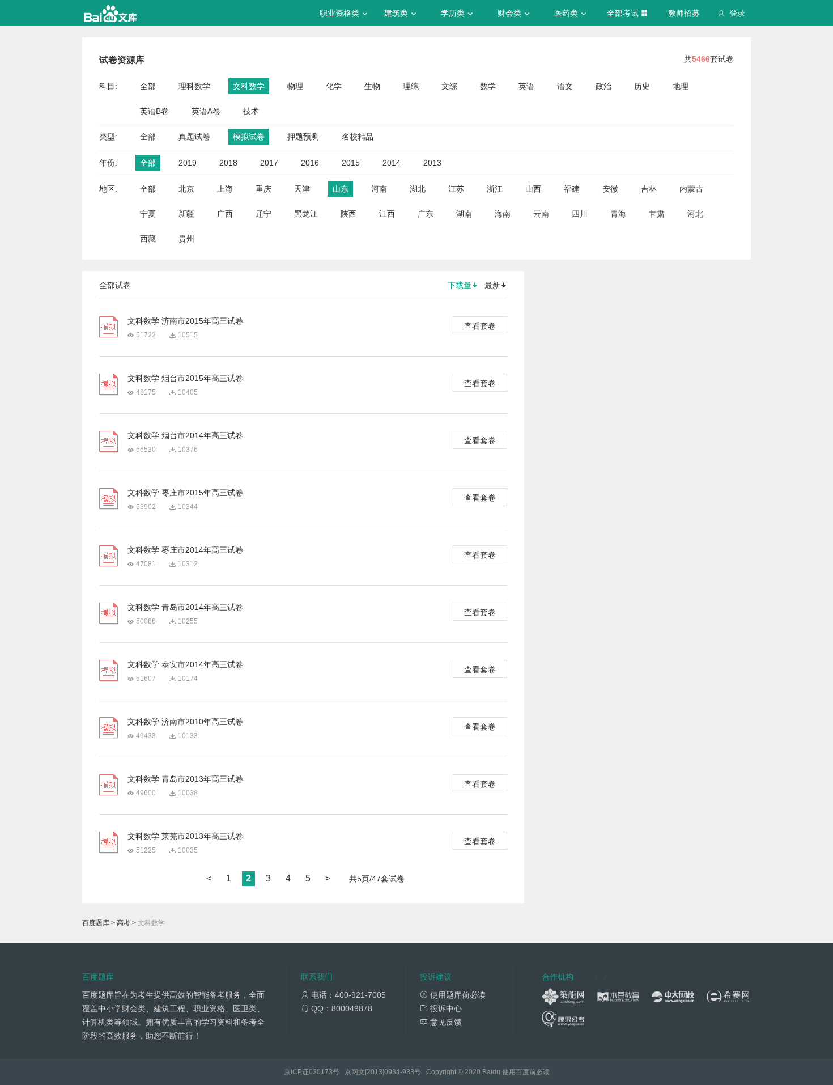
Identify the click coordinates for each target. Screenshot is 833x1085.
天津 (302, 188)
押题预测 (303, 136)
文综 (449, 86)
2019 (187, 162)
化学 (334, 86)
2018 (228, 162)
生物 (372, 86)
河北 (695, 213)
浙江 (495, 188)
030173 (321, 1072)
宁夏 (148, 213)
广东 (426, 213)
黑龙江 (306, 213)
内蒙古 (691, 188)
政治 (603, 86)
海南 (503, 213)
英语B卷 (154, 111)
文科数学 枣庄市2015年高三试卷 (185, 492)
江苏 (456, 188)
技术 (251, 111)
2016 (310, 162)
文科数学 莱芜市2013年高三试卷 (185, 836)
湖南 (464, 213)
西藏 (148, 238)
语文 (565, 86)
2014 (391, 162)
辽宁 (263, 213)
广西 (225, 213)
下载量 (459, 285)
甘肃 (657, 213)
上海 (225, 188)
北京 (186, 188)
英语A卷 (206, 111)
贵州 (186, 238)
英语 (526, 86)
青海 (618, 213)
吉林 (649, 188)
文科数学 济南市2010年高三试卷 (185, 721)
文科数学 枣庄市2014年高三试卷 (185, 549)
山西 (533, 188)
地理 (680, 86)
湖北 (418, 188)
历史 (642, 86)
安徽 (610, 188)
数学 (488, 86)
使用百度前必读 (526, 1072)
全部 (148, 86)
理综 (411, 86)
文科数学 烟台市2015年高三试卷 (185, 378)
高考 (123, 923)
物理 (295, 86)
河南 (379, 188)
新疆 (186, 213)
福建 (572, 188)
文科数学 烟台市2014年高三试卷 (185, 435)
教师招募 (684, 13)
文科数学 (249, 86)
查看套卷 (480, 325)
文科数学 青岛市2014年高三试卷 (185, 607)
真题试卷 (194, 136)
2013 (432, 162)
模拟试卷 (249, 136)
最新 (492, 285)
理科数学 (194, 86)
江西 (387, 213)
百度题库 (95, 923)
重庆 (263, 188)
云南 (541, 213)
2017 (269, 162)
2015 (351, 162)
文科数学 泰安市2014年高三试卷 (185, 664)
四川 (580, 213)
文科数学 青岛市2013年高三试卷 (185, 778)
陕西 (348, 213)
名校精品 (357, 136)
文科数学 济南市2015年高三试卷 (185, 320)
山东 (340, 188)
